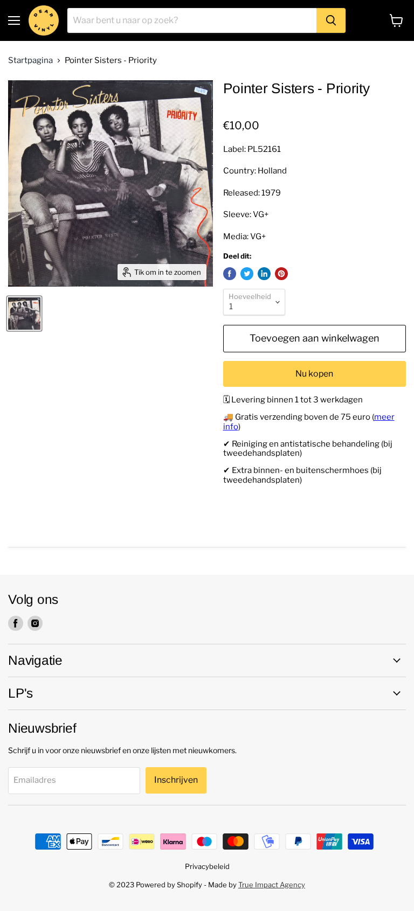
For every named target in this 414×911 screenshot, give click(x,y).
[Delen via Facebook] (229, 273)
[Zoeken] (331, 20)
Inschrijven (176, 780)
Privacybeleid (207, 866)
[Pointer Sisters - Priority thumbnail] (24, 313)
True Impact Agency (271, 884)
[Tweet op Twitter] (246, 273)
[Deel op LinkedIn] (264, 273)
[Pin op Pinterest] (281, 273)
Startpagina (30, 60)
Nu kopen (314, 373)
